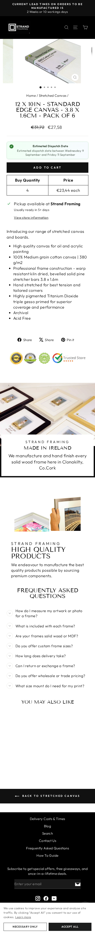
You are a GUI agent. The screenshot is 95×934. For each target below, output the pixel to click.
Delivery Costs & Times (47, 819)
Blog (47, 826)
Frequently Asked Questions (47, 848)
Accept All (70, 926)
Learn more (23, 917)
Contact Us (47, 841)
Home (31, 95)
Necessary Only (25, 926)
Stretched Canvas (52, 95)
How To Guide (47, 855)
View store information (31, 218)
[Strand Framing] (19, 27)
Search (47, 833)
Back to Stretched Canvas (50, 795)
